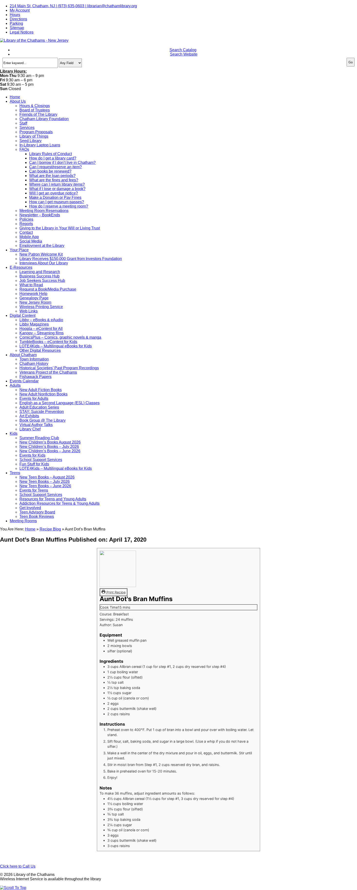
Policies (26, 219)
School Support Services (40, 460)
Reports (26, 224)
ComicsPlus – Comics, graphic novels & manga (60, 337)
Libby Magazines (34, 324)
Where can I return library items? (57, 184)
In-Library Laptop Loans (39, 145)
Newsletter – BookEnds (39, 215)
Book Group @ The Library (42, 420)
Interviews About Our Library (43, 263)
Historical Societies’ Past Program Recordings (59, 368)
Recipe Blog (50, 529)
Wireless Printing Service (41, 307)
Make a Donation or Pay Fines (55, 197)
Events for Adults (33, 398)
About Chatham (23, 355)
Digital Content (22, 315)
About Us (18, 101)
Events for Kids (32, 455)
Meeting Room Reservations (43, 211)
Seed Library (30, 141)
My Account (20, 10)
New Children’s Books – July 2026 (49, 447)
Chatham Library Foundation (44, 119)
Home (15, 97)
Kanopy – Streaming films (41, 333)
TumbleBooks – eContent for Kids (48, 342)
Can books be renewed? (50, 171)
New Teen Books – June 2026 (45, 486)
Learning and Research (39, 272)
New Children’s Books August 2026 (50, 442)
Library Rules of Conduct (50, 154)
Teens (15, 473)
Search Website (183, 54)
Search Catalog (183, 50)
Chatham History (33, 363)
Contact (26, 232)
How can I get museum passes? (56, 202)
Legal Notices (22, 32)
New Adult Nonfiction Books (43, 394)
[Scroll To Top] (13, 888)
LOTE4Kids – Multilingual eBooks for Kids (55, 346)
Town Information (34, 359)
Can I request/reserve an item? (55, 167)
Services (26, 128)
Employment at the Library (41, 245)
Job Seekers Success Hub (42, 280)
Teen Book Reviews (36, 516)
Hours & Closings (34, 106)
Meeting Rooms (23, 521)
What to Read (31, 285)
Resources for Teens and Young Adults (52, 499)
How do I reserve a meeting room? (58, 206)
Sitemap (17, 28)
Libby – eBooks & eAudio (41, 320)
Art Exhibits (29, 416)
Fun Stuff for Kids (34, 464)
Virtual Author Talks (36, 425)
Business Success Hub (39, 276)
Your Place (19, 250)
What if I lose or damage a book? (57, 189)
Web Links (28, 311)
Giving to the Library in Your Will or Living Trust (59, 228)
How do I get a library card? (52, 158)
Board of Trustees (34, 110)
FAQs (24, 149)
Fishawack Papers (35, 377)
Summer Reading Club (39, 438)
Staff (23, 123)
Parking (16, 23)
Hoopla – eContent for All (41, 329)
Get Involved (30, 508)
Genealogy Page (34, 298)
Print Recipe (115, 592)
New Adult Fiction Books (40, 390)
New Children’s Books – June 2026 (49, 451)
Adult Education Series (39, 407)
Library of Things (33, 136)
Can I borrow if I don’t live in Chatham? (62, 162)
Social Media (30, 241)
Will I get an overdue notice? (53, 193)
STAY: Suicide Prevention (41, 412)
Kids (13, 433)
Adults (15, 385)
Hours (15, 15)
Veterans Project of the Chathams (48, 372)
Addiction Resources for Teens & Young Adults (59, 503)
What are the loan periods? (52, 176)
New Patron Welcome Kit (41, 254)
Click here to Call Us (17, 866)
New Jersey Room (35, 302)
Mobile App (29, 237)
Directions (18, 19)
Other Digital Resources (40, 350)
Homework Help (33, 294)
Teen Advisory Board (37, 512)
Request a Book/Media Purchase (47, 289)
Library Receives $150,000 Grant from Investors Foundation (70, 259)
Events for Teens (33, 490)
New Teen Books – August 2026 (47, 477)
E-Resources (21, 267)
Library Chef (30, 429)
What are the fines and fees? (53, 180)
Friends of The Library (38, 114)
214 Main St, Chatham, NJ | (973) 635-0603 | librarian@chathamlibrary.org (73, 6)
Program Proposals (36, 132)
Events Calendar (24, 381)
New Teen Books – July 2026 (44, 481)
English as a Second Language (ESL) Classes (59, 403)
